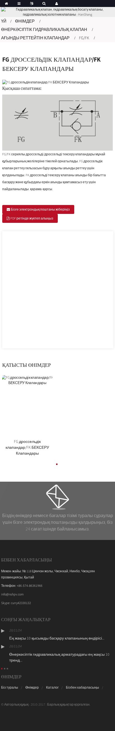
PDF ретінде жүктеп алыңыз (31, 218)
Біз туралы (9, 687)
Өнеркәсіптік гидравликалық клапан (44, 29)
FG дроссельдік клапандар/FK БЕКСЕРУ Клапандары (27, 447)
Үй (3, 21)
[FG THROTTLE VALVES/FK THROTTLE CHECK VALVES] (27, 405)
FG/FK (84, 37)
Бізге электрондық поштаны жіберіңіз (40, 209)
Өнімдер (25, 21)
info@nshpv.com (12, 594)
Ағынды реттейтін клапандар (35, 37)
